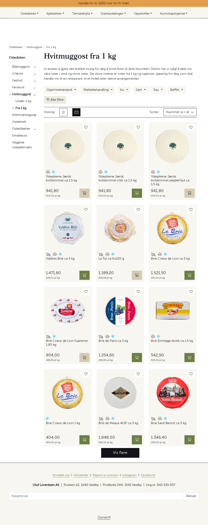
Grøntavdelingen (112, 13)
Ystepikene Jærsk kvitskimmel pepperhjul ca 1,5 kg (170, 180)
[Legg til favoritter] (86, 127)
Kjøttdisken (54, 13)
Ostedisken (28, 13)
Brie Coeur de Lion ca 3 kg (170, 258)
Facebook (148, 475)
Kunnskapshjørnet (172, 13)
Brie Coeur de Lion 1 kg (63, 423)
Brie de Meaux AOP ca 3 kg (118, 423)
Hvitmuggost (21, 94)
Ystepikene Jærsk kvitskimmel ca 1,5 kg (61, 178)
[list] (63, 112)
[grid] (76, 112)
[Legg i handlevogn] (137, 193)
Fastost (17, 80)
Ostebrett (19, 122)
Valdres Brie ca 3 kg (60, 258)
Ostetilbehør (21, 128)
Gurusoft (104, 517)
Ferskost (18, 87)
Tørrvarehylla (81, 13)
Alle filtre (57, 100)
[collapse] (35, 66)
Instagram (129, 475)
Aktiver (191, 496)
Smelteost (19, 135)
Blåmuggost (21, 66)
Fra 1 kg (20, 108)
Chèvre (17, 73)
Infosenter (81, 475)
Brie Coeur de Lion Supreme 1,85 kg (67, 342)
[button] (48, 172)
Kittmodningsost (24, 115)
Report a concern (105, 475)
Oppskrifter (142, 13)
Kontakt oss (61, 475)
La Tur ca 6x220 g (111, 258)
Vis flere (120, 453)
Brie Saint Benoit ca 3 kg (168, 423)
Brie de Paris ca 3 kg (113, 341)
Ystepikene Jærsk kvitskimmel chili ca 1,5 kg (117, 178)
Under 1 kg (23, 101)
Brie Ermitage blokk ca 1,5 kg (172, 341)
